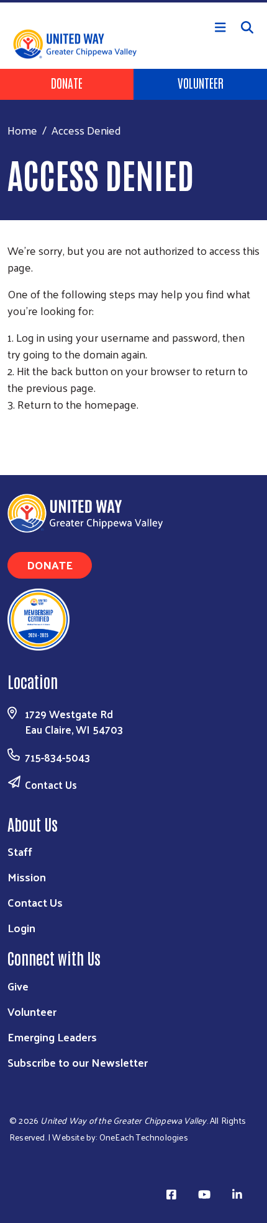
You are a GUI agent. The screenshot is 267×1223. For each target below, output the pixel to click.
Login (21, 927)
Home (22, 130)
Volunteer (201, 82)
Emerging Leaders (52, 1036)
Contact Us (51, 784)
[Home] (133, 1)
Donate (67, 82)
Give (18, 985)
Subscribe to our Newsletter (77, 1062)
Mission (26, 876)
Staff (19, 851)
